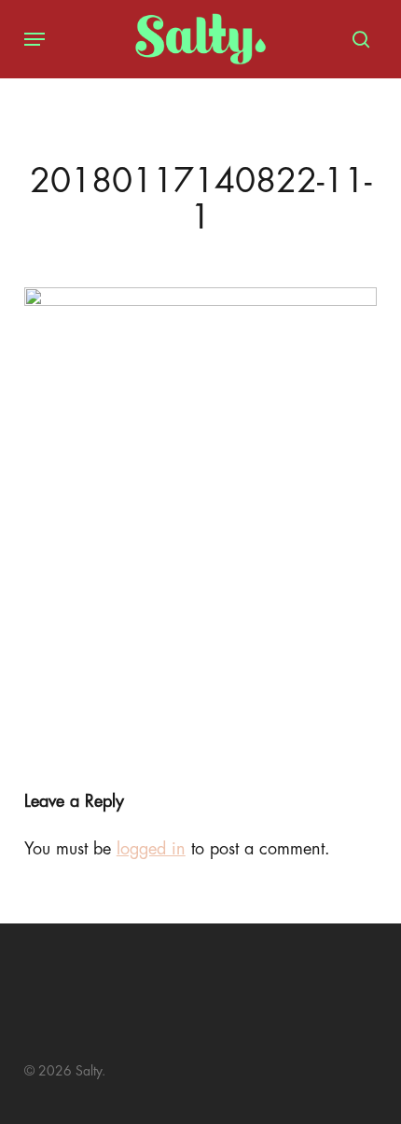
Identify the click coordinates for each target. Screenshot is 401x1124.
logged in (151, 848)
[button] (34, 39)
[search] (356, 39)
